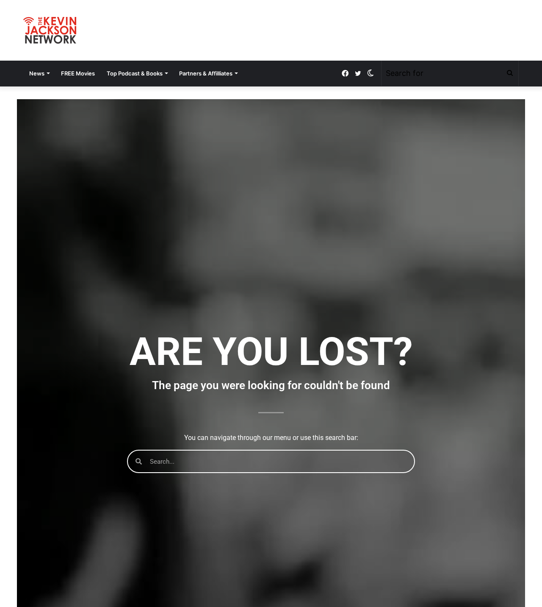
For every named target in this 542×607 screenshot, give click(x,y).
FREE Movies (78, 73)
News (36, 73)
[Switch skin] (370, 73)
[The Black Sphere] (49, 30)
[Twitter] (357, 73)
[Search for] (509, 73)
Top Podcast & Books (135, 73)
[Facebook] (345, 73)
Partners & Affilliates (205, 73)
